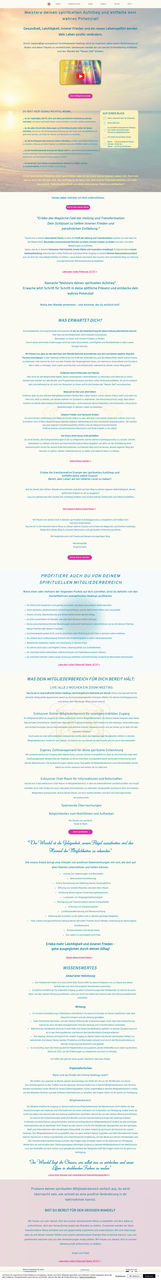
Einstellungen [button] (121, 1276)
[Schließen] (158, 1276)
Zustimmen (149, 1276)
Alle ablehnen (134, 1276)
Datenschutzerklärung (87, 1277)
